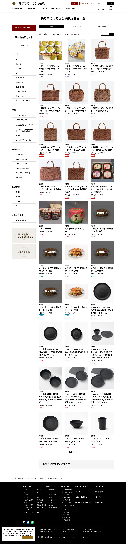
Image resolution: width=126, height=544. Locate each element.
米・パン (19, 64)
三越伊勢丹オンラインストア (46, 529)
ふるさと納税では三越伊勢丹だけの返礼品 (24, 124)
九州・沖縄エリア (54, 507)
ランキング (43, 8)
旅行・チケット (21, 96)
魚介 (38, 492)
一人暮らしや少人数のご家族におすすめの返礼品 (24, 130)
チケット (19, 206)
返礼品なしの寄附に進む (23, 28)
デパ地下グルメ (21, 115)
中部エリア (52, 497)
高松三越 (66, 512)
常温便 (18, 192)
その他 (39, 512)
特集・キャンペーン (82, 486)
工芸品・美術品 (21, 91)
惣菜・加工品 (20, 78)
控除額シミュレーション (83, 502)
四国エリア (52, 505)
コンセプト (79, 491)
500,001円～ (20, 177)
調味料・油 (19, 82)
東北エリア (52, 492)
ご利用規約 (48, 537)
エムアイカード (89, 529)
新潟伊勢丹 (66, 497)
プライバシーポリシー (60, 537)
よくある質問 (99, 491)
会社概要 (40, 537)
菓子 (17, 73)
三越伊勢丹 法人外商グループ (68, 531)
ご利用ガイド (99, 486)
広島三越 (66, 509)
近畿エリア (52, 500)
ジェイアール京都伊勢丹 (68, 506)
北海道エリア (53, 489)
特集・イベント (56, 8)
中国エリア (52, 502)
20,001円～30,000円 (22, 159)
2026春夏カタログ (21, 120)
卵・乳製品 (40, 500)
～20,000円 (19, 154)
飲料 (26, 497)
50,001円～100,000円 (22, 168)
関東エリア (52, 495)
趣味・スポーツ (41, 507)
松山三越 (66, 515)
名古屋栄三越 (67, 502)
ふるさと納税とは (72, 8)
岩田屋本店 (66, 517)
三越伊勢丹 (66, 520)
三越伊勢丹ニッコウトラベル (46, 531)
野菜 (26, 495)
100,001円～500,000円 (23, 173)
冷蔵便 (18, 196)
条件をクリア (24, 45)
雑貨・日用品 (20, 87)
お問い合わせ (99, 497)
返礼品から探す (17, 8)
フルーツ (19, 68)
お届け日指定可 (21, 220)
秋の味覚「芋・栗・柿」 (23, 140)
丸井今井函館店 (68, 492)
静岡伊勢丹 (66, 500)
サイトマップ (84, 537)
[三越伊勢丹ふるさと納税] (28, 3)
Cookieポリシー (73, 537)
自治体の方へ (99, 502)
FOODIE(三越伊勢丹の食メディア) (70, 529)
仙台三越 (66, 495)
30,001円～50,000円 (22, 164)
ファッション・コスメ (23, 101)
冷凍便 (18, 201)
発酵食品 (19, 135)
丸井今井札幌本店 (68, 489)
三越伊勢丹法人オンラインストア (91, 531)
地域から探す (31, 8)
